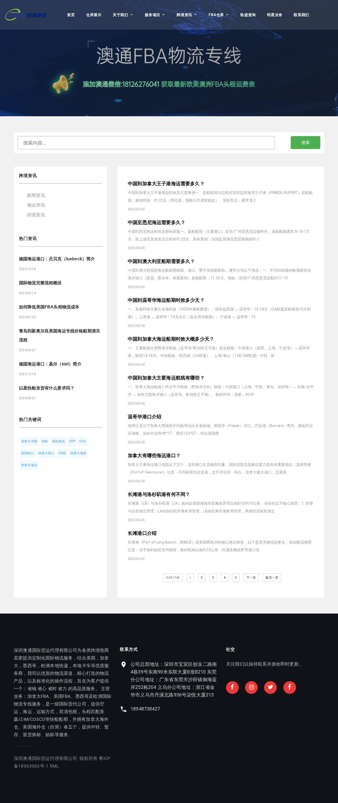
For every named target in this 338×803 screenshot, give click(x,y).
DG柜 (62, 453)
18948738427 (145, 709)
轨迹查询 (248, 15)
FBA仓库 (216, 15)
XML (54, 766)
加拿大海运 (29, 465)
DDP (72, 441)
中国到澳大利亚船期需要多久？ (161, 261)
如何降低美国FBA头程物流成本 (49, 307)
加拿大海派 (78, 453)
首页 (71, 15)
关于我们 (120, 15)
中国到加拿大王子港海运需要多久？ (166, 183)
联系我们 (301, 15)
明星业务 (275, 15)
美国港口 (27, 453)
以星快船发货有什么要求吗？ (46, 388)
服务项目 (152, 15)
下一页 (251, 577)
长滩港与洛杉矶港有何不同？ (159, 494)
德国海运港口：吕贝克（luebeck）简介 (57, 259)
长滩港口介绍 (142, 533)
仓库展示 (94, 15)
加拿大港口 (46, 453)
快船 (44, 441)
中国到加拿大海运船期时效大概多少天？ (171, 339)
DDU (82, 441)
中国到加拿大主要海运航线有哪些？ (166, 377)
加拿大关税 (29, 441)
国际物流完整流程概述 (40, 283)
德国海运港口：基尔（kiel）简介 (50, 364)
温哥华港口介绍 (144, 416)
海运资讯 (36, 205)
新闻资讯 (36, 195)
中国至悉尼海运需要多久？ (156, 222)
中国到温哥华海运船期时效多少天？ (166, 300)
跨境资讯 (184, 15)
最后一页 (271, 577)
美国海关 (58, 441)
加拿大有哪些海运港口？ (154, 455)
